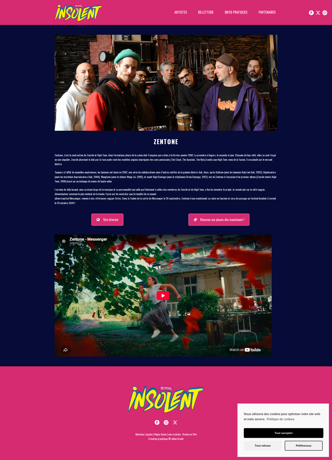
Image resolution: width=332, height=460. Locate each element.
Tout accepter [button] (284, 432)
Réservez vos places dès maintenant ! (222, 219)
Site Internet (110, 219)
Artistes (180, 12)
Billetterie (206, 12)
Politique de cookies (280, 419)
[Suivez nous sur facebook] (157, 422)
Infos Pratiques (236, 12)
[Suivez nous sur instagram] (166, 422)
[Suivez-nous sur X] (318, 12)
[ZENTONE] (166, 82)
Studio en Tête (189, 434)
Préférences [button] (303, 445)
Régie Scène (160, 434)
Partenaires (267, 12)
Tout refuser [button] (263, 445)
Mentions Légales (144, 434)
